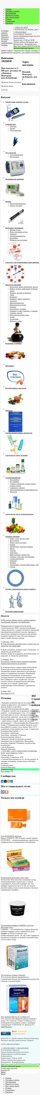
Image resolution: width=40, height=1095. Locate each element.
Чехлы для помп (16, 206)
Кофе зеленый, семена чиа (20, 555)
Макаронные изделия (18, 305)
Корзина (4, 1070)
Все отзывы (5, 771)
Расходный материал (18, 204)
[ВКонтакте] (2, 781)
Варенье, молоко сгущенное (20, 293)
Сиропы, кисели (16, 313)
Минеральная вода (17, 303)
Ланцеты (13, 234)
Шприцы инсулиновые (18, 240)
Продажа (13, 126)
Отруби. (13, 551)
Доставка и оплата (12, 11)
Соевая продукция (17, 559)
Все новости (5, 693)
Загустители (14, 541)
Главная (8, 9)
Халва (12, 317)
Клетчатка (14, 553)
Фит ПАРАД (14, 480)
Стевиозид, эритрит (17, 488)
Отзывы (8, 19)
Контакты (9, 23)
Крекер (12, 545)
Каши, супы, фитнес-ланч (19, 539)
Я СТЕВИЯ (14, 482)
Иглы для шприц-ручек (18, 232)
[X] (5, 781)
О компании (10, 21)
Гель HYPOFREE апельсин (11, 836)
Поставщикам (10, 13)
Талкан (12, 567)
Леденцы (13, 301)
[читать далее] (21, 719)
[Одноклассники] (8, 781)
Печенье (13, 307)
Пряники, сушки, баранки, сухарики (24, 311)
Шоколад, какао (16, 321)
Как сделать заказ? (12, 17)
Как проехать (28, 84)
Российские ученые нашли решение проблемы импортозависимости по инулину (18, 663)
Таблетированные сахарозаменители (24, 490)
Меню (3, 1072)
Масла (12, 549)
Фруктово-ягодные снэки (19, 315)
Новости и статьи (12, 15)
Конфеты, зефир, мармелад (20, 299)
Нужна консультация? (9, 1068)
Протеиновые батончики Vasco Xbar (15, 878)
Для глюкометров (16, 155)
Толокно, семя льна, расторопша (22, 557)
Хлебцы (13, 563)
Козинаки (13, 297)
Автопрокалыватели (17, 236)
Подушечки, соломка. (18, 309)
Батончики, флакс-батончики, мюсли (24, 287)
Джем (12, 295)
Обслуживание (15, 130)
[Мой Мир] (11, 781)
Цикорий (13, 561)
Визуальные (14, 157)
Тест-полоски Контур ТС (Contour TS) (15, 1017)
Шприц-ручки (15, 230)
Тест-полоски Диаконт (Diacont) (13, 975)
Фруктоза (13, 492)
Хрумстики (14, 319)
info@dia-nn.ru (6, 1027)
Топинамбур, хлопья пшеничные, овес (24, 565)
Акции (12, 128)
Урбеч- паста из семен (18, 543)
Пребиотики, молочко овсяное (21, 547)
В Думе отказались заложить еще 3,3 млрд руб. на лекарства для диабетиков (20, 645)
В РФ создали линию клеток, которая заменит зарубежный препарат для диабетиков (18, 621)
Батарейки (14, 238)
